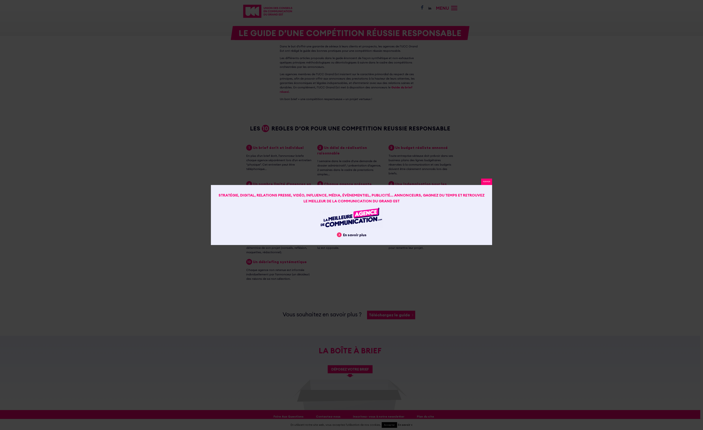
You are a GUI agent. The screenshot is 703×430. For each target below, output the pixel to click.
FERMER (486, 181)
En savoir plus (355, 235)
